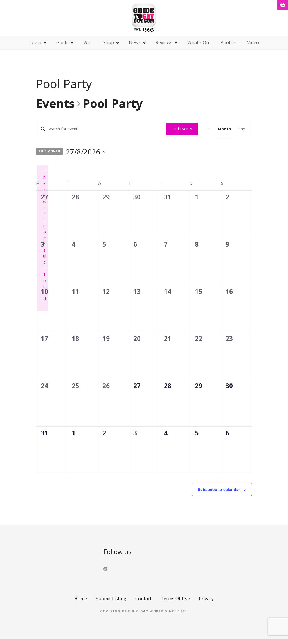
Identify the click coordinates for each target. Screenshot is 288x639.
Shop (108, 42)
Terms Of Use (175, 598)
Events (55, 104)
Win (87, 42)
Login (35, 42)
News (135, 42)
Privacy (206, 598)
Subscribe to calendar (219, 489)
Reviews (164, 42)
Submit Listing (111, 598)
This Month (49, 151)
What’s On (198, 42)
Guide (62, 42)
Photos (228, 42)
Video (253, 42)
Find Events (181, 128)
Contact (143, 598)
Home (80, 598)
